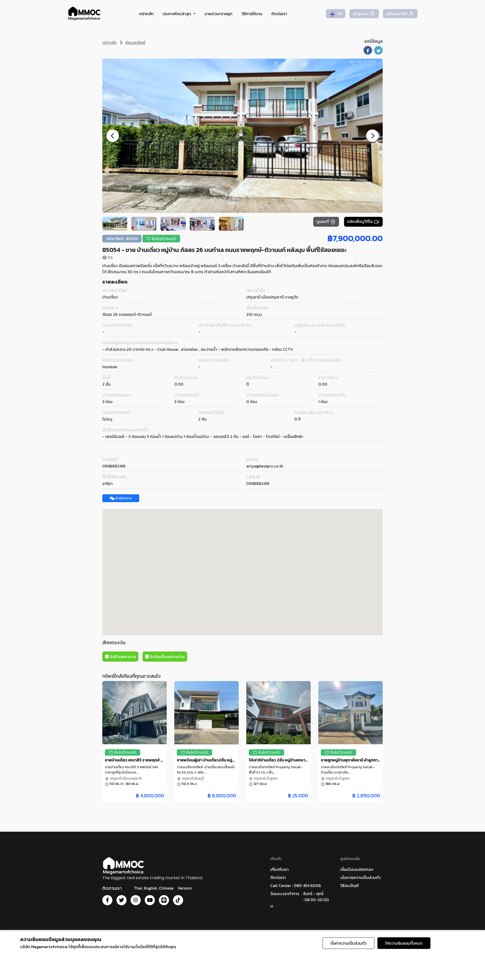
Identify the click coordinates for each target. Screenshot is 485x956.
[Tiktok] (178, 900)
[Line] (164, 900)
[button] (372, 135)
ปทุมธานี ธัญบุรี (192, 778)
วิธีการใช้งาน (251, 14)
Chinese (166, 888)
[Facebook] (107, 900)
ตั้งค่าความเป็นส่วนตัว (348, 943)
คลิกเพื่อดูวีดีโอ (360, 221)
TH (339, 14)
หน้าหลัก (146, 14)
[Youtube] (150, 900)
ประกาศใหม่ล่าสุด (177, 14)
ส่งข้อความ (123, 498)
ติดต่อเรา (279, 14)
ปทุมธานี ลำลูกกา (265, 778)
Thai (138, 888)
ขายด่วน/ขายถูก (218, 14)
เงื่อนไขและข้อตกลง (356, 869)
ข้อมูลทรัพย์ (135, 42)
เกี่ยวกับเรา (279, 869)
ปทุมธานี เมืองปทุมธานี (125, 778)
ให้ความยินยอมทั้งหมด (404, 943)
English (150, 888)
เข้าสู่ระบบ (360, 14)
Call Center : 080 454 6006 (295, 885)
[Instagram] (136, 900)
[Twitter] (121, 900)
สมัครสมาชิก (396, 14)
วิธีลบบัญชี (349, 885)
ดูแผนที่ (323, 221)
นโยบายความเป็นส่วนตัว (360, 877)
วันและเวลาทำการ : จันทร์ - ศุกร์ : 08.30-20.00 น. (299, 900)
